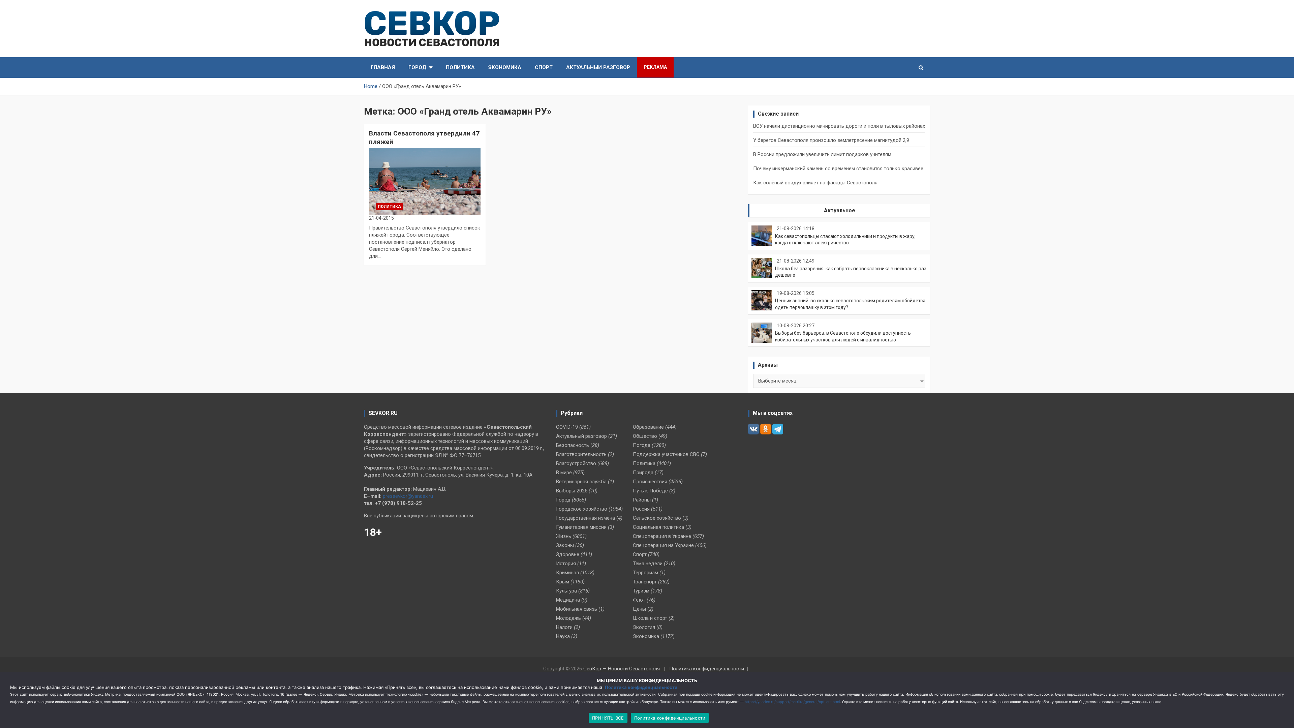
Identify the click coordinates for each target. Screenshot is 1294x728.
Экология (644, 627)
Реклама (655, 67)
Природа (643, 472)
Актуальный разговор (598, 67)
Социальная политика (658, 527)
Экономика (504, 67)
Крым (562, 582)
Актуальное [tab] (839, 210)
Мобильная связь (576, 609)
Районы (642, 500)
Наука (563, 636)
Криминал (567, 573)
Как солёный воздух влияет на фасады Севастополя (815, 183)
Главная (383, 67)
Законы (565, 545)
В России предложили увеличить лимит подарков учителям (822, 154)
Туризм (641, 591)
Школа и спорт (650, 618)
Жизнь (563, 536)
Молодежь (568, 618)
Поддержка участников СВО (666, 454)
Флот (639, 600)
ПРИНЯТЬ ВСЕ (608, 718)
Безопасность (572, 445)
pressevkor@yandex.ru (408, 496)
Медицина (568, 600)
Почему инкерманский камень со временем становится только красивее (838, 168)
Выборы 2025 (571, 491)
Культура (566, 591)
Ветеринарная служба (581, 482)
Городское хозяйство (581, 509)
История (566, 563)
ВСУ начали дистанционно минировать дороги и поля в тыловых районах (839, 126)
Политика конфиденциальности (706, 669)
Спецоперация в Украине (662, 536)
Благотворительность (581, 454)
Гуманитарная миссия (581, 527)
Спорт (544, 67)
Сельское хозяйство (657, 518)
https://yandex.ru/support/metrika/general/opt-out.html (792, 702)
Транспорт (645, 582)
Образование (648, 427)
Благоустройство (576, 463)
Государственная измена (585, 518)
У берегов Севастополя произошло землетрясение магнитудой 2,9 (831, 140)
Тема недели (648, 563)
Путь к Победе (650, 491)
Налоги (564, 627)
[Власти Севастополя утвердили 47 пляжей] (425, 181)
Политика (460, 67)
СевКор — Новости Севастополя (621, 669)
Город (417, 67)
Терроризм (645, 573)
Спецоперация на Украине (663, 545)
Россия (641, 509)
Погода (641, 445)
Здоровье (567, 554)
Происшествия (650, 482)
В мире (564, 472)
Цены (639, 609)
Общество (645, 436)
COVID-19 (567, 427)
